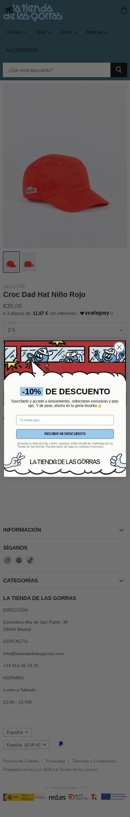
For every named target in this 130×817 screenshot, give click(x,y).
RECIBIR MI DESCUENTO (65, 434)
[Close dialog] (119, 347)
